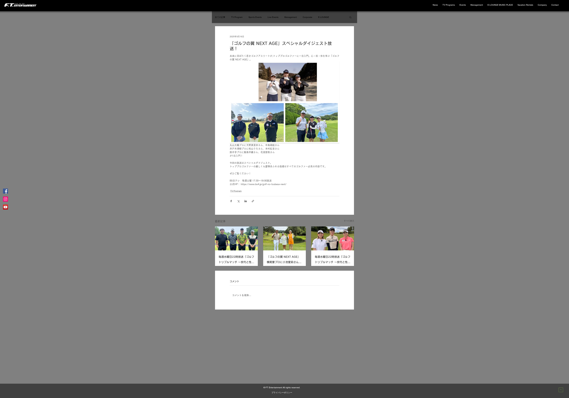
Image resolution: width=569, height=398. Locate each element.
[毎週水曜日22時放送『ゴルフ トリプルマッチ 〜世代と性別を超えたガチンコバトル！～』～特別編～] (332, 238)
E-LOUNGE (323, 17)
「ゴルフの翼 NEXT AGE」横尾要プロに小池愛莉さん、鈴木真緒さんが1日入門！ (284, 260)
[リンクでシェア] (252, 201)
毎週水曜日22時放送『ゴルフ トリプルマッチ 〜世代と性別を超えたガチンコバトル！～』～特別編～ (332, 260)
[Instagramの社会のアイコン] (5, 199)
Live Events (273, 17)
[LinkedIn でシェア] (245, 201)
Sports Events (255, 17)
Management (290, 17)
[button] (525, 5)
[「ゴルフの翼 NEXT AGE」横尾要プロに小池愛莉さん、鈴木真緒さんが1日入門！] (284, 238)
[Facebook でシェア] (231, 201)
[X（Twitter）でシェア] (238, 201)
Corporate (307, 17)
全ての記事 (220, 17)
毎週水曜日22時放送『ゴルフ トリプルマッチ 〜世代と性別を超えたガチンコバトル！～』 (236, 260)
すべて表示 (349, 221)
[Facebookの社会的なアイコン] (5, 191)
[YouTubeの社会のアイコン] (5, 207)
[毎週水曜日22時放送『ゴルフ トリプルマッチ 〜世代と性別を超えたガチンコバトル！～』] (236, 238)
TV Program (237, 17)
